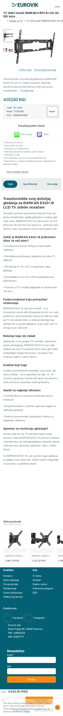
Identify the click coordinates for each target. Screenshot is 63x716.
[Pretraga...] (50, 5)
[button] (5, 5)
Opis (10, 184)
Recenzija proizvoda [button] (45, 70)
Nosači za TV (16, 21)
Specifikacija (30, 184)
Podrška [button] (8, 570)
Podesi (27, 711)
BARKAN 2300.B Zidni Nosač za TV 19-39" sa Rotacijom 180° (42, 556)
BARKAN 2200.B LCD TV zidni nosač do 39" (15, 556)
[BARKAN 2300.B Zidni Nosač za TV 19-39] (42, 539)
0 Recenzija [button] (25, 70)
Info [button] (35, 570)
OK (57, 707)
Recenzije (52, 184)
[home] (4, 21)
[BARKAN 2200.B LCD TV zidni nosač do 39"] (15, 539)
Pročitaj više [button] (27, 90)
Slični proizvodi (12, 521)
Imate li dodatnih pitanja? (18, 172)
